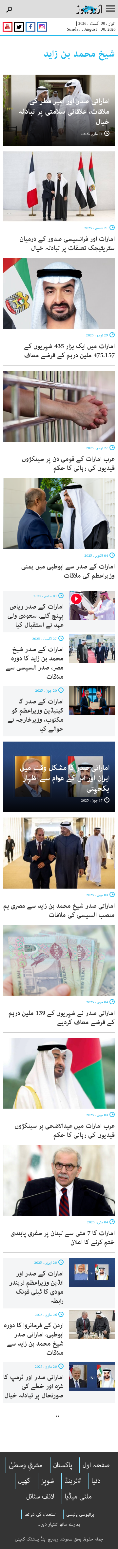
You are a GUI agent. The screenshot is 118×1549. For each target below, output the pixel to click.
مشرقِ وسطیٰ (26, 1465)
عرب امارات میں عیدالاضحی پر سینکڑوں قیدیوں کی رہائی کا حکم (65, 1130)
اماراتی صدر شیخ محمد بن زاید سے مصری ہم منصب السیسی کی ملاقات (59, 910)
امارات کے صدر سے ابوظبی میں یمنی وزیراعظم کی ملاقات (68, 571)
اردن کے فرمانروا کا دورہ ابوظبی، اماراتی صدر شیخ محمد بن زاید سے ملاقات (34, 1339)
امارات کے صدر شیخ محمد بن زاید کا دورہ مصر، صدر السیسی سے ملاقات (35, 663)
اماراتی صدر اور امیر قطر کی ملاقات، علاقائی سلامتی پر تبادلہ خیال (63, 112)
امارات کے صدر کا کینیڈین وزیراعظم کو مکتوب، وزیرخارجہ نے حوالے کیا (36, 715)
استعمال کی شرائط (40, 1514)
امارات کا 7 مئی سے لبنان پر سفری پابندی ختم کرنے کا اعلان (62, 1237)
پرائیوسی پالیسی (80, 1514)
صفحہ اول (96, 1465)
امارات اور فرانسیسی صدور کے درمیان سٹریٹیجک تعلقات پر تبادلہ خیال (67, 243)
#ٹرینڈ (73, 1481)
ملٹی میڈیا (78, 1496)
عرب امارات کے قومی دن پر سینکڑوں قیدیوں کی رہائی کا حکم (68, 463)
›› (58, 1415)
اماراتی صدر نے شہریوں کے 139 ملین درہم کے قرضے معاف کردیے (62, 1017)
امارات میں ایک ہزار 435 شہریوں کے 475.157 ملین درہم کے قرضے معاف (69, 351)
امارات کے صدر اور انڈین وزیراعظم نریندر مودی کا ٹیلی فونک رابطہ (36, 1287)
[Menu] (110, 9)
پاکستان (62, 1465)
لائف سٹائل (40, 1496)
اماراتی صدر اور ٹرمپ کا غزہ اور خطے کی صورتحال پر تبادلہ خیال (33, 1386)
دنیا (96, 1481)
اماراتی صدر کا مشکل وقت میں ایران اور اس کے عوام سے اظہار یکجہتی (64, 778)
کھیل (24, 1481)
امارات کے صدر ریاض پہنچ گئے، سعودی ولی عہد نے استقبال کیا (36, 616)
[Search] (9, 10)
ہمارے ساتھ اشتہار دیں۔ (59, 1524)
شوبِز (47, 1481)
